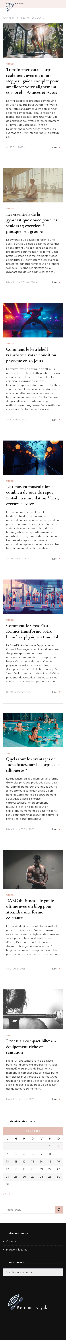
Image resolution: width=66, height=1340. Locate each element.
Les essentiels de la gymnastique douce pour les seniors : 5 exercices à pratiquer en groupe (31, 222)
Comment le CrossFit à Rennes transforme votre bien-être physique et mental (32, 631)
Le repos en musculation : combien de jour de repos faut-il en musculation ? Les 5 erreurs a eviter (32, 495)
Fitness (10, 64)
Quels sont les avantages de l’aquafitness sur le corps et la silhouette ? (32, 764)
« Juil (6, 1194)
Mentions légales (16, 1249)
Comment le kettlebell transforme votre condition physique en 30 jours (31, 355)
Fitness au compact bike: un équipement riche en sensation (31, 1046)
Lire (54, 147)
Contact (11, 1241)
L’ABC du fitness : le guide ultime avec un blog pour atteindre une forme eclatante (30, 909)
